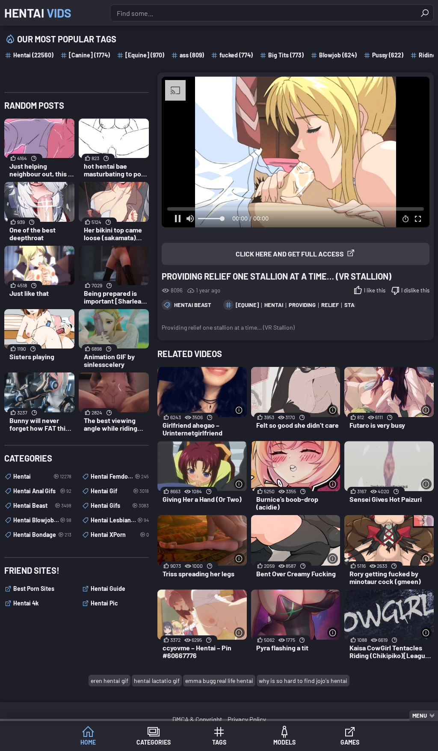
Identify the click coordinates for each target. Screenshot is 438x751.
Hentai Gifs (120, 505)
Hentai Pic (104, 603)
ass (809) (192, 55)
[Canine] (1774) (89, 55)
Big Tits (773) (286, 55)
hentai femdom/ (120, 476)
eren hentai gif (109, 680)
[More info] (239, 410)
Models (284, 742)
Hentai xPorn (120, 534)
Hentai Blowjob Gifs (42, 520)
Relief (330, 305)
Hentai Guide (108, 588)
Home (88, 742)
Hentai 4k (25, 603)
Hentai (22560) (33, 55)
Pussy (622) (387, 55)
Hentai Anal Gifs (42, 491)
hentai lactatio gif (157, 680)
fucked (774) (236, 55)
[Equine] (247, 305)
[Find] (424, 13)
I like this (374, 290)
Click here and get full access (290, 254)
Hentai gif (120, 491)
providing (302, 305)
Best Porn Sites (33, 588)
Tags (219, 742)
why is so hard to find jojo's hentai (303, 680)
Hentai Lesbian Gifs (120, 520)
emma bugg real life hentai (219, 680)
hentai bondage (42, 534)
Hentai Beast (192, 305)
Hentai (37, 13)
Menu (419, 715)
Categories (153, 742)
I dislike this (415, 290)
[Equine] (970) (144, 55)
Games (349, 742)
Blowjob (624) (338, 55)
